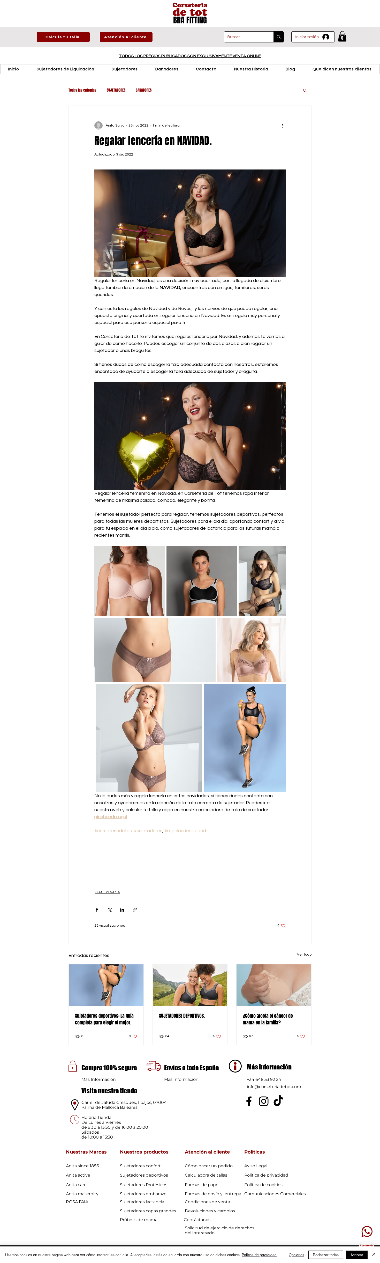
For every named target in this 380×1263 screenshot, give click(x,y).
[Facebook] (248, 1101)
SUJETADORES (116, 90)
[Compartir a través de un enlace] (134, 909)
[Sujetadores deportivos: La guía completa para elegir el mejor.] (106, 985)
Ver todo (304, 954)
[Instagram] (263, 1101)
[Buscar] (278, 37)
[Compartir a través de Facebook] (96, 909)
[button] (63, 37)
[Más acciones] (282, 125)
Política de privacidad (259, 1254)
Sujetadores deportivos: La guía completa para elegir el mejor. (104, 1019)
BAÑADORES (143, 90)
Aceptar (357, 1254)
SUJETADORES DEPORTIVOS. (182, 1016)
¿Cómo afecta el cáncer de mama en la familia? (268, 1019)
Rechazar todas (326, 1254)
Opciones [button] (296, 1254)
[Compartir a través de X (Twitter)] (109, 909)
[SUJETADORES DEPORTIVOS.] (190, 985)
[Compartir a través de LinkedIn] (122, 909)
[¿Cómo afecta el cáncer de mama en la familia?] (274, 985)
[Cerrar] (374, 1255)
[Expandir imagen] (129, 581)
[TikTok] (278, 1101)
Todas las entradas (82, 90)
